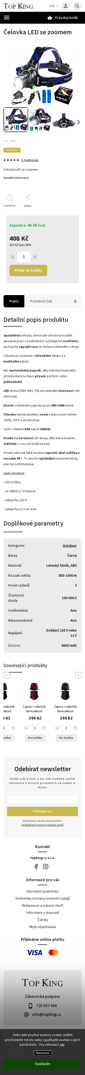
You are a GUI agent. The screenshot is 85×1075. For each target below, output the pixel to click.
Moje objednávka (42, 926)
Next (79, 675)
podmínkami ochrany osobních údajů (42, 825)
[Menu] (6, 17)
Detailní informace (16, 178)
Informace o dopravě (42, 912)
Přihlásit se (42, 811)
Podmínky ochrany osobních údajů (42, 898)
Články (42, 919)
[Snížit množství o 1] (13, 257)
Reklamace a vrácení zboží (42, 905)
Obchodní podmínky (42, 891)
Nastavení (43, 1053)
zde (62, 1045)
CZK (52, 6)
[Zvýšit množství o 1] (35, 257)
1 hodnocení (29, 160)
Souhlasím (42, 1064)
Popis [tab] (13, 301)
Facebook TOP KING (36, 867)
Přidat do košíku (28, 270)
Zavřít (67, 214)
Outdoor (70, 545)
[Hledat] (77, 6)
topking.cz (45, 867)
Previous (7, 675)
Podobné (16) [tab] (41, 301)
